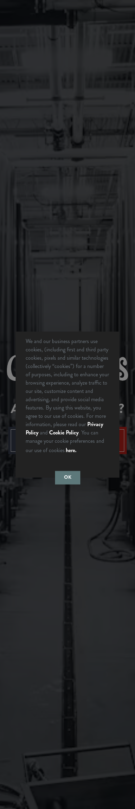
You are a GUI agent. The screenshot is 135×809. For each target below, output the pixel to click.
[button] (80, 451)
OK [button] (67, 477)
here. (71, 450)
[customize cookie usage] (84, 451)
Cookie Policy (64, 432)
